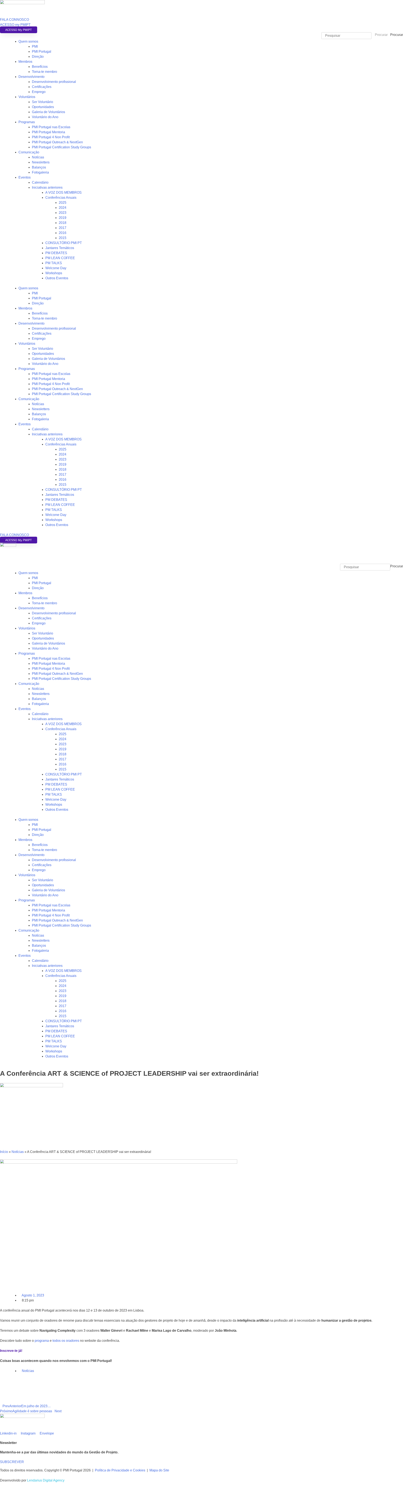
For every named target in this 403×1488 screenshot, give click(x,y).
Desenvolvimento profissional (54, 82)
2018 (62, 223)
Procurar (396, 35)
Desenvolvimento (31, 76)
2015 (62, 238)
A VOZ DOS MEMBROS (63, 192)
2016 (62, 233)
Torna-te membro (44, 71)
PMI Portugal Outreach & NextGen (57, 142)
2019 (62, 217)
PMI (35, 46)
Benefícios (40, 66)
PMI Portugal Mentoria (48, 132)
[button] (201, 561)
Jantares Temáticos (59, 248)
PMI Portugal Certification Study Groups (61, 147)
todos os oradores (65, 1340)
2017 (62, 228)
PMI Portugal (41, 51)
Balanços (39, 167)
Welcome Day (55, 268)
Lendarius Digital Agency (45, 1480)
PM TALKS (53, 263)
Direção (38, 56)
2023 (62, 212)
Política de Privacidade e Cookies (120, 1470)
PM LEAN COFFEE (60, 258)
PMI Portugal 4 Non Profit (51, 137)
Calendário (40, 182)
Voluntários (26, 97)
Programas (26, 122)
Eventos (24, 177)
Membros (25, 61)
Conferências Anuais (60, 197)
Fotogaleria (40, 172)
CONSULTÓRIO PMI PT (63, 243)
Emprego (39, 92)
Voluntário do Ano (45, 117)
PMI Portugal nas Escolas (51, 127)
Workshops (53, 273)
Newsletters (41, 162)
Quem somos (28, 41)
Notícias (38, 157)
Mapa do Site (159, 1470)
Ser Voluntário (42, 102)
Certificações (41, 87)
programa (42, 1340)
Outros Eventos (56, 278)
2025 (62, 202)
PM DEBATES (56, 253)
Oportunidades (43, 107)
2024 (62, 207)
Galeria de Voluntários (48, 112)
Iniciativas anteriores (47, 187)
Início (4, 1152)
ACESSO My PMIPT (18, 29)
